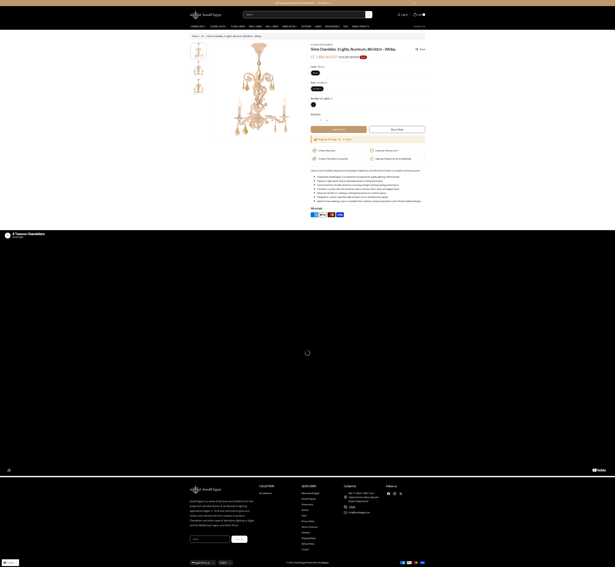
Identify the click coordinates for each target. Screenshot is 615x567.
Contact (305, 549)
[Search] (368, 14)
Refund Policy (308, 544)
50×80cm (317, 89)
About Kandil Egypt (310, 493)
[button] (420, 49)
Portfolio (306, 533)
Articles (305, 510)
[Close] (424, 3)
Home (195, 36)
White (315, 73)
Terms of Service (309, 527)
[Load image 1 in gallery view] (198, 51)
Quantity (315, 114)
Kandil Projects (309, 499)
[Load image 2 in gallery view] (198, 69)
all (202, 36)
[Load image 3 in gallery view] (198, 87)
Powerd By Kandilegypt (318, 562)
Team (304, 516)
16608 (352, 507)
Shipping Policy (309, 538)
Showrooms (307, 504)
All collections (265, 493)
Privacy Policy (308, 521)
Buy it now (397, 129)
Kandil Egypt (300, 562)
